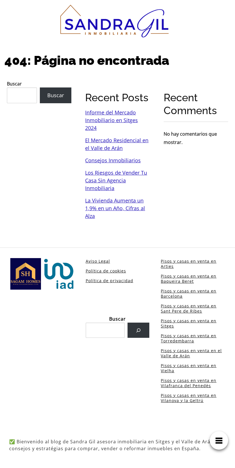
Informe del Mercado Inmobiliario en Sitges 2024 (111, 120)
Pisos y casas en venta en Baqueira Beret (188, 278)
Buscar (14, 84)
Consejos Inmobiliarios (113, 160)
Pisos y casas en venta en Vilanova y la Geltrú (188, 398)
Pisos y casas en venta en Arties (188, 263)
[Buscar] (138, 330)
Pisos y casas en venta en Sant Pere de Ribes (188, 308)
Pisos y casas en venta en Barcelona (188, 293)
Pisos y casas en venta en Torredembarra (188, 338)
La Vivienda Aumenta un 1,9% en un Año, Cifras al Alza (115, 208)
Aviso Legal (98, 261)
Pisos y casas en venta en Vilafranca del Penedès (188, 383)
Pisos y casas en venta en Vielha (188, 368)
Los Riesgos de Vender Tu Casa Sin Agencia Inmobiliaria (116, 180)
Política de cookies (106, 271)
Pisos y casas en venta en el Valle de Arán (191, 353)
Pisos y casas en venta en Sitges (188, 323)
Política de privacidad (109, 280)
